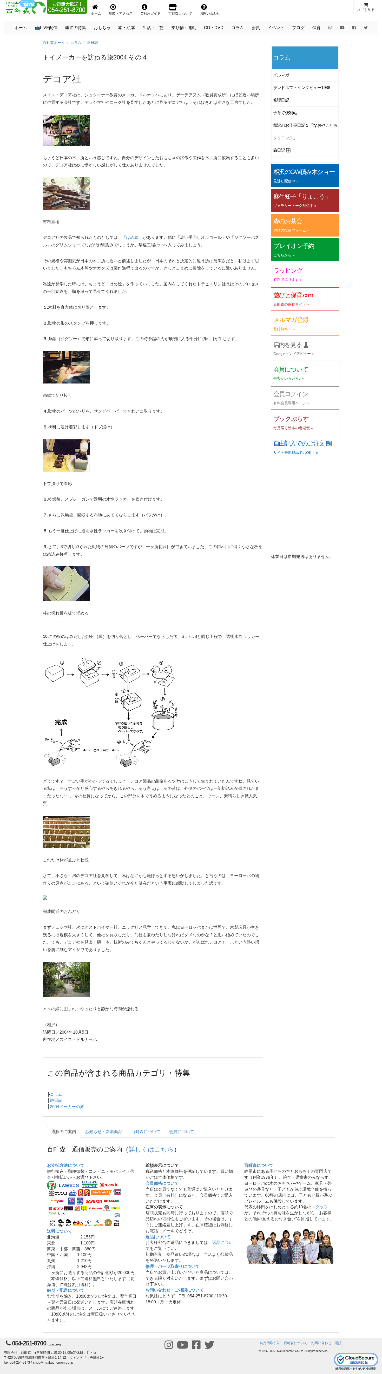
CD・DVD (213, 27)
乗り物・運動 (183, 27)
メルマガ (281, 75)
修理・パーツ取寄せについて (173, 1266)
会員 (256, 27)
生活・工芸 (153, 27)
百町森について (145, 1131)
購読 (338, 1343)
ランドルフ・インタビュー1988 (301, 87)
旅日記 (92, 43)
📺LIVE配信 (46, 27)
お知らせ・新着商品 (103, 1131)
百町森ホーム (54, 43)
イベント (276, 27)
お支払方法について (65, 1165)
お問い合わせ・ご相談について (175, 1290)
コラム (237, 27)
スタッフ (319, 1207)
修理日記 (281, 100)
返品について (158, 1237)
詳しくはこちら (151, 1148)
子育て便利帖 (285, 113)
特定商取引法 (270, 1343)
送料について (59, 1231)
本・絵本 (126, 27)
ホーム (21, 27)
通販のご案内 (63, 1131)
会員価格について (162, 1183)
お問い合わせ (321, 1343)
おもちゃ (102, 27)
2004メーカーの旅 (67, 1106)
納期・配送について (65, 1290)
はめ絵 (132, 237)
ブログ (298, 27)
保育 (316, 27)
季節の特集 (75, 27)
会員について (181, 1131)
